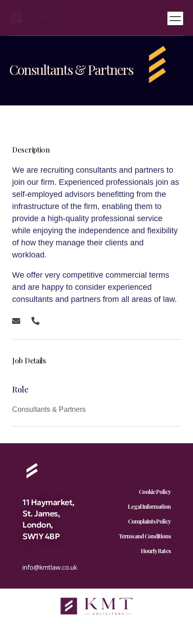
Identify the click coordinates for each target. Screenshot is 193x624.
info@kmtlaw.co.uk (49, 567)
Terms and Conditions (144, 536)
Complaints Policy (149, 521)
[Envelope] (16, 321)
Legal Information (149, 506)
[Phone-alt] (35, 321)
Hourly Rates (156, 550)
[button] (175, 18)
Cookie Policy (155, 491)
